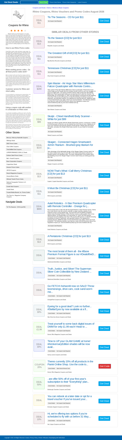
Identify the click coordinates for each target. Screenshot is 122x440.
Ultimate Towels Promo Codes (15, 179)
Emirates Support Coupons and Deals (58, 407)
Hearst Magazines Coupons (14, 173)
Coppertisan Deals (12, 164)
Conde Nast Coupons (13, 186)
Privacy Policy (34, 437)
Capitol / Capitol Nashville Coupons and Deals (60, 181)
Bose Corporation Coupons (14, 161)
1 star (11, 30)
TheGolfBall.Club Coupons (14, 149)
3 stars (18, 30)
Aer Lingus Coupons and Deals (56, 424)
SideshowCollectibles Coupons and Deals (59, 262)
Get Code (105, 366)
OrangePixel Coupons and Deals (57, 299)
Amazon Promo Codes (13, 167)
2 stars (15, 30)
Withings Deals (11, 140)
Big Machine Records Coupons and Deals (59, 60)
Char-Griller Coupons (13, 146)
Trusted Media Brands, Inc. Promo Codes (18, 192)
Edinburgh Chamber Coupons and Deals (59, 389)
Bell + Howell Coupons (13, 158)
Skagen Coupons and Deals (55, 164)
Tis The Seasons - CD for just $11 (16, 207)
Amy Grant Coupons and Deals (56, 76)
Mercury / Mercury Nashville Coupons (17, 137)
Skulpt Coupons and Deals (55, 135)
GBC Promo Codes (12, 143)
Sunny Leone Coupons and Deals (57, 354)
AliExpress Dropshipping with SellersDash (54, 437)
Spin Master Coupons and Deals (57, 109)
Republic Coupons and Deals (56, 45)
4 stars (22, 30)
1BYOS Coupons (11, 170)
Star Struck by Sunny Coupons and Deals (59, 317)
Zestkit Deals (10, 189)
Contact (27, 437)
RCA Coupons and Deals (55, 195)
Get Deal (104, 20)
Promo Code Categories (69, 2)
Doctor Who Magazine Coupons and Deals (60, 334)
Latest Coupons (82, 2)
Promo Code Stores (55, 2)
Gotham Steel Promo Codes (14, 155)
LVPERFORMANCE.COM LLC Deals (17, 152)
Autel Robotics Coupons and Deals (57, 229)
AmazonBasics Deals (12, 176)
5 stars (25, 30)
